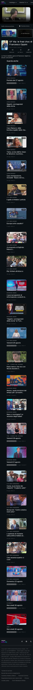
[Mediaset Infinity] (3, 2)
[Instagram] (26, 641)
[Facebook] (22, 641)
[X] (31, 641)
